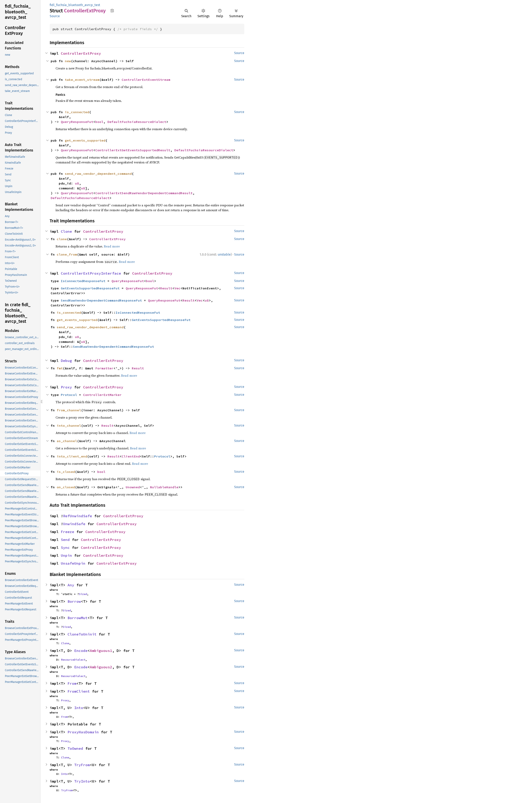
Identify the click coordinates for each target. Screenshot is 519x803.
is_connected (77, 112)
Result (166, 288)
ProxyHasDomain (83, 732)
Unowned (133, 487)
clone (62, 239)
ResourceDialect (73, 659)
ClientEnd (131, 456)
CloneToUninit (82, 634)
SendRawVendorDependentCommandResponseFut (101, 300)
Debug (66, 360)
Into (78, 707)
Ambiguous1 (101, 650)
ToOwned (75, 748)
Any (71, 585)
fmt (60, 368)
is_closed (66, 472)
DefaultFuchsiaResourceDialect (136, 122)
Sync (65, 547)
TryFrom (82, 764)
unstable (224, 254)
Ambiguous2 (101, 667)
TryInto (82, 781)
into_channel (69, 425)
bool (99, 122)
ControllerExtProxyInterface (91, 273)
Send (65, 539)
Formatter (104, 368)
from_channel (69, 410)
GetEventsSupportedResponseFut (90, 288)
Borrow (74, 601)
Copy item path (112, 10)
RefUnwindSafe (77, 516)
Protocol (69, 395)
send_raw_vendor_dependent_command (98, 174)
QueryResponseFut (77, 122)
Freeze (67, 531)
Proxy (66, 387)
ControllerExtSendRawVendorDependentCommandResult (144, 193)
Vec (177, 288)
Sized (83, 594)
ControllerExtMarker (102, 395)
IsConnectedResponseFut (83, 281)
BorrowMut (78, 617)
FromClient (79, 691)
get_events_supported (85, 140)
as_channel (67, 441)
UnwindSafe (74, 523)
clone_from (67, 254)
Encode (81, 650)
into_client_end (72, 456)
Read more (112, 246)
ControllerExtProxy (81, 53)
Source (55, 16)
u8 (77, 183)
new (68, 61)
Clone (66, 231)
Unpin (66, 555)
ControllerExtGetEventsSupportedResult (132, 150)
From (72, 683)
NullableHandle (164, 487)
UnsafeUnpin (73, 563)
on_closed (66, 487)
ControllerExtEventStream (146, 80)
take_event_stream (82, 80)
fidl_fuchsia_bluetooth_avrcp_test (75, 5)
